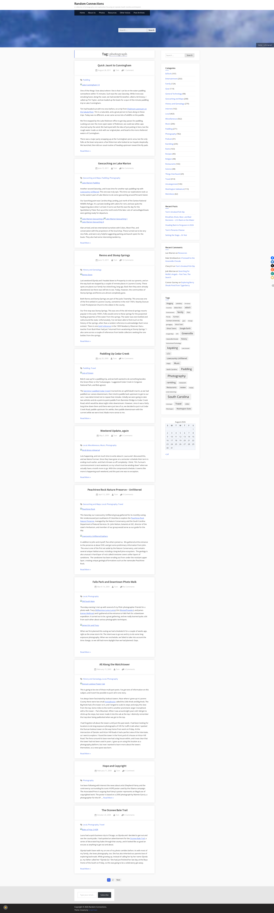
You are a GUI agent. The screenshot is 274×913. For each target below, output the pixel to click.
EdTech (168, 73)
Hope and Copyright (114, 766)
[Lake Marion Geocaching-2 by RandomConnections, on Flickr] (92, 219)
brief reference (104, 326)
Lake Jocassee (185, 348)
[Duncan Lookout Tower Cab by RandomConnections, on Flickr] (92, 684)
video (187, 404)
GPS (177, 334)
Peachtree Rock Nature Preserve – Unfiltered (115, 489)
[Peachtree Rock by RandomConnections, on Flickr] (87, 509)
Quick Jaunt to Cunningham (114, 65)
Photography (115, 178)
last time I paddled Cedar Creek (97, 391)
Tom (117, 70)
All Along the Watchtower (114, 664)
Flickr (188, 312)
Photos (102, 13)
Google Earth (185, 328)
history (184, 338)
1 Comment (129, 70)
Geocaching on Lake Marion (114, 163)
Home (82, 13)
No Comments (128, 168)
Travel (93, 368)
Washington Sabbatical (174, 189)
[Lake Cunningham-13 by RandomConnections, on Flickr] (90, 85)
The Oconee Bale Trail (115, 810)
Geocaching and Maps (92, 178)
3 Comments (127, 435)
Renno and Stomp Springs (114, 255)
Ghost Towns (171, 328)
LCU (168, 353)
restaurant (182, 383)
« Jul (167, 454)
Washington (169, 409)
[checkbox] (5, 907)
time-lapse (169, 404)
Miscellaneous (93, 445)
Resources (112, 13)
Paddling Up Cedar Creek (114, 353)
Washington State (184, 409)
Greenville (187, 333)
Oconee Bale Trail (137, 838)
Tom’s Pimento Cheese (175, 230)
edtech (188, 307)
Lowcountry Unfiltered (89, 192)
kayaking (172, 348)
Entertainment (171, 78)
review (183, 387)
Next (118, 880)
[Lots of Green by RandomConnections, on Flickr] (86, 373)
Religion (168, 159)
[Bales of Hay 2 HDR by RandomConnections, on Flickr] (89, 829)
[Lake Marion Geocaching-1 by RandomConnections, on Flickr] (116, 219)
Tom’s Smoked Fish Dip (175, 212)
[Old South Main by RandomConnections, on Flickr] (87, 601)
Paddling (86, 80)
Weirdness (169, 194)
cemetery (179, 303)
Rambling (169, 144)
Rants (167, 149)
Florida (168, 317)
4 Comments (129, 815)
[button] (272, 258)
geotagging (169, 324)
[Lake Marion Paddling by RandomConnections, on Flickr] (90, 183)
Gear (167, 88)
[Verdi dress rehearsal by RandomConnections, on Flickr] (90, 450)
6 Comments (130, 669)
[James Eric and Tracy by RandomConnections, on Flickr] (89, 625)
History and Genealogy (92, 270)
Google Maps (169, 334)
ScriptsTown (93, 910)
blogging (170, 303)
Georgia (190, 321)
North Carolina (172, 369)
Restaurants (170, 164)
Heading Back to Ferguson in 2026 (179, 225)
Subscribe (105, 895)
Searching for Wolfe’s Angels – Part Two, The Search (178, 274)
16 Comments (127, 260)
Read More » (85, 151)
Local (85, 445)
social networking (171, 392)
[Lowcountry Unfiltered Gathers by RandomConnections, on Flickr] (94, 536)
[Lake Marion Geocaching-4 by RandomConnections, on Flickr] (92, 222)
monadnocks (110, 701)
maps (169, 363)
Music (102, 445)
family (180, 312)
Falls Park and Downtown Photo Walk (115, 582)
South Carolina (178, 397)
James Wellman (87, 613)
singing (191, 387)
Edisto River (178, 308)
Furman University (173, 321)
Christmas (187, 303)
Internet (168, 108)
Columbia (169, 308)
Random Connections (89, 4)
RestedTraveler (126, 610)
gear (184, 321)
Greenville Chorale (172, 339)
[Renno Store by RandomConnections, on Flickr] (86, 274)
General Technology (173, 93)
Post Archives (139, 13)
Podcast (168, 139)
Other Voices (125, 13)
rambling (171, 382)
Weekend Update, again (114, 430)
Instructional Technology (173, 343)
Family (168, 83)
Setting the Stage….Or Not (176, 235)
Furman (176, 317)
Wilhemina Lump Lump (105, 610)
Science (168, 169)
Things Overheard (172, 174)
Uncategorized (171, 184)
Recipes (168, 154)
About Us (92, 13)
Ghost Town (179, 324)
